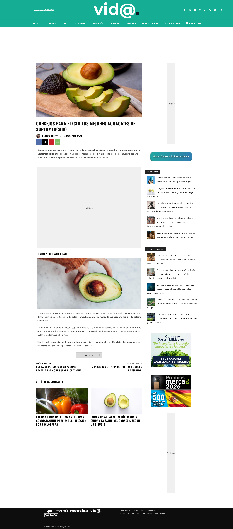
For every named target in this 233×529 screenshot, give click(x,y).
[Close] (163, 221)
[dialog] (116, 264)
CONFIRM (98, 304)
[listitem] (116, 257)
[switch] (149, 264)
